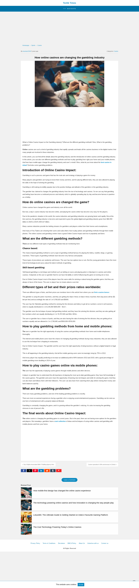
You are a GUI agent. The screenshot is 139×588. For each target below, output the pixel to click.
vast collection (60, 421)
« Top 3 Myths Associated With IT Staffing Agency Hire (38, 464)
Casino (39, 45)
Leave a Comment (69, 480)
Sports (33, 45)
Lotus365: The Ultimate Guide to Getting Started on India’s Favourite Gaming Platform (70, 515)
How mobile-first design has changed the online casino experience (62, 491)
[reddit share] (47, 471)
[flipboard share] (58, 471)
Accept (81, 584)
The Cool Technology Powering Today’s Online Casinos (57, 527)
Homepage (25, 45)
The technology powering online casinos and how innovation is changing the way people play (73, 503)
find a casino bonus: (102, 292)
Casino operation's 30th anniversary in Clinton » (102, 464)
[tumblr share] (53, 471)
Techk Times (69, 3)
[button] (69, 9)
